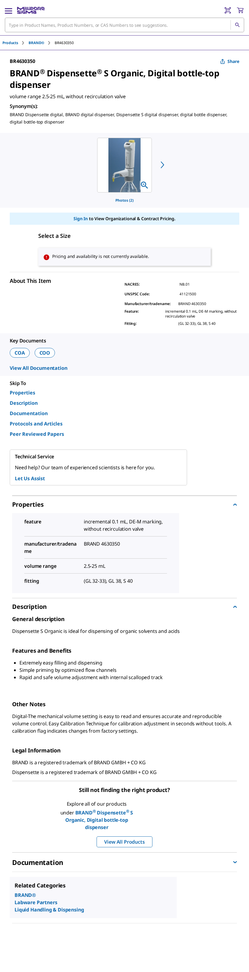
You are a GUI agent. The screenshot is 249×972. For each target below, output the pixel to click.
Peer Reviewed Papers (37, 434)
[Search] (237, 25)
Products (10, 42)
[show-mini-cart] (240, 10)
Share (233, 61)
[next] (162, 164)
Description (24, 403)
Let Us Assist (30, 478)
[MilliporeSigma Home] (31, 10)
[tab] (15, 43)
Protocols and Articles (36, 423)
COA (20, 352)
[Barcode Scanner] (227, 10)
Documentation (29, 413)
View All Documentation (38, 368)
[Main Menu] (8, 10)
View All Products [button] (124, 841)
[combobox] (124, 25)
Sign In (80, 218)
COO (44, 352)
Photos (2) (124, 200)
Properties (22, 392)
